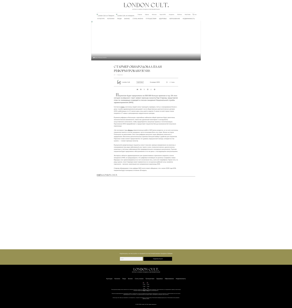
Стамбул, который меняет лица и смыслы (157, 215)
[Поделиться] (141, 89)
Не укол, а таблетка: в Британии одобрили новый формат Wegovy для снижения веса (133, 196)
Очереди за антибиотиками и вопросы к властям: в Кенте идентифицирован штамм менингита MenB (108, 238)
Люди (119, 18)
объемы (130, 130)
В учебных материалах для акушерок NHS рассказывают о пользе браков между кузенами (158, 238)
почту (167, 294)
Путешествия (151, 18)
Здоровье (163, 18)
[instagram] (125, 15)
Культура (101, 18)
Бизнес (127, 18)
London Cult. (126, 82)
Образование (174, 18)
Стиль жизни (138, 18)
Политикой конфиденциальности (159, 297)
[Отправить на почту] (137, 89)
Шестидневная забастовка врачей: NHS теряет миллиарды (183, 216)
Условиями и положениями (146, 297)
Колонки (110, 18)
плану (122, 107)
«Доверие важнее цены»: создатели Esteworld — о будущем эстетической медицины (132, 217)
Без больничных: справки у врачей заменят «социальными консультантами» (107, 217)
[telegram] (105, 15)
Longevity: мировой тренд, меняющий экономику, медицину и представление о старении (108, 196)
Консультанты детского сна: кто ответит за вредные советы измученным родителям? (183, 196)
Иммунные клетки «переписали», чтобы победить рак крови (180, 237)
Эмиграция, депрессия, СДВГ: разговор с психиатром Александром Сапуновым (158, 195)
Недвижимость (189, 18)
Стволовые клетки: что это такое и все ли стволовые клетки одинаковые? (133, 237)
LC (114, 74)
